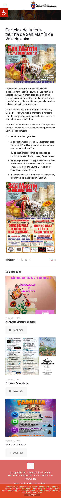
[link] (4, 12)
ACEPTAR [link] (32, 495)
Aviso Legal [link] (19, 483)
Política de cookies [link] (36, 483)
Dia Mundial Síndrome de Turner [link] (20, 322)
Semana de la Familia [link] (15, 444)
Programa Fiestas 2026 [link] (16, 383)
